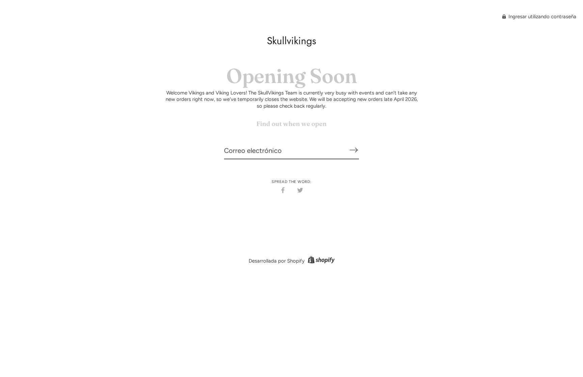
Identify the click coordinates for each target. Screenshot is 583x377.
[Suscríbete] (353, 150)
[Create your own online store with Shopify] (320, 261)
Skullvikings (291, 40)
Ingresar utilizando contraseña (541, 17)
